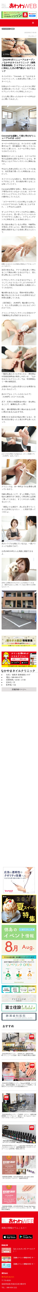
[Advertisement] (19, 779)
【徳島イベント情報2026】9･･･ (24, 1257)
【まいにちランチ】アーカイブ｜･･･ (24, 1250)
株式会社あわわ (8, 1277)
